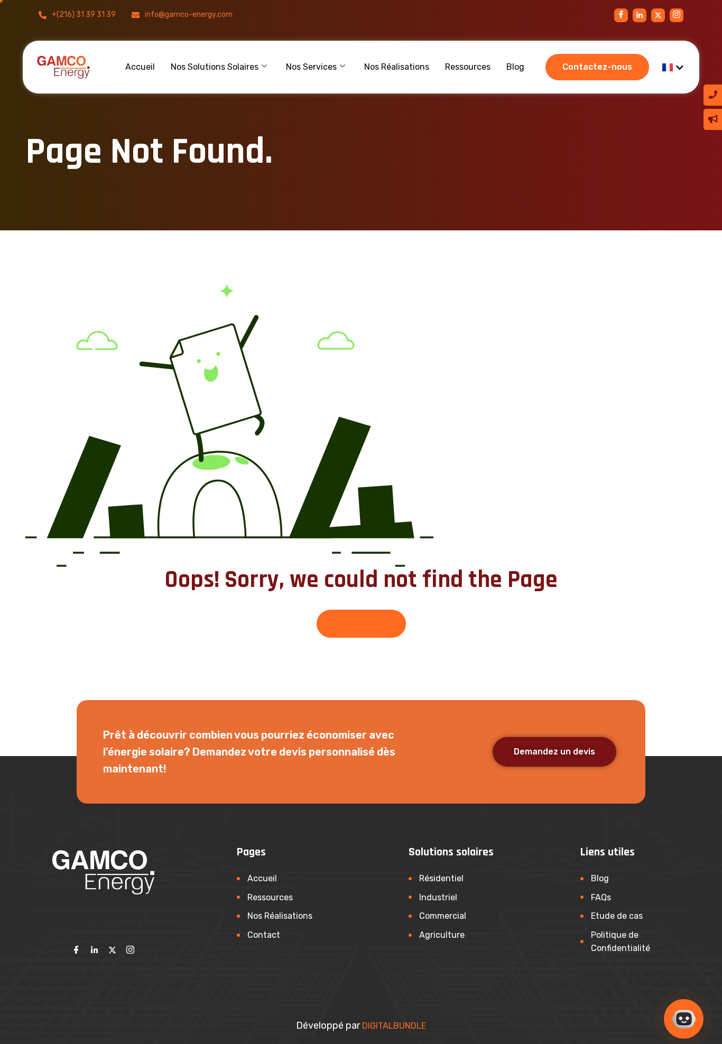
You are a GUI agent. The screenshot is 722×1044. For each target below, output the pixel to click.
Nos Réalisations (396, 67)
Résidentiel (441, 878)
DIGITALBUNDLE (394, 1026)
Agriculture (442, 935)
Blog (515, 67)
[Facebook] (621, 15)
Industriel (438, 897)
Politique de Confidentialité (620, 942)
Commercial (442, 916)
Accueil (140, 67)
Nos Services (311, 67)
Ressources (467, 67)
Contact (263, 935)
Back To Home (361, 624)
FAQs (601, 897)
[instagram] (658, 15)
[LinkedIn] (95, 950)
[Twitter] (113, 950)
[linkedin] (639, 15)
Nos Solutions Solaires (214, 67)
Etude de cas (617, 916)
